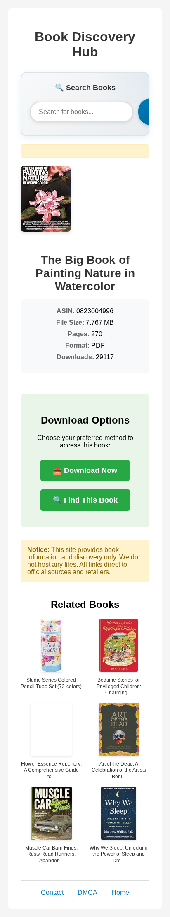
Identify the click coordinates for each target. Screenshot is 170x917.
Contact (52, 892)
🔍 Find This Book (85, 500)
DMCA (87, 892)
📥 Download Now (85, 470)
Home (120, 892)
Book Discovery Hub (85, 44)
